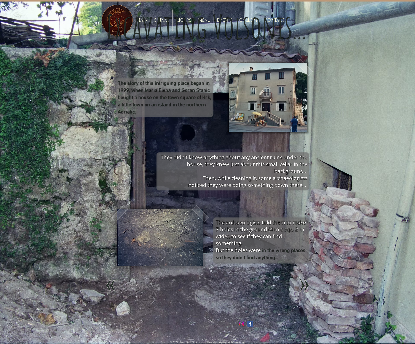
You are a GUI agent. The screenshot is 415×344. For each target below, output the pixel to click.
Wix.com (239, 342)
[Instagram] (242, 324)
